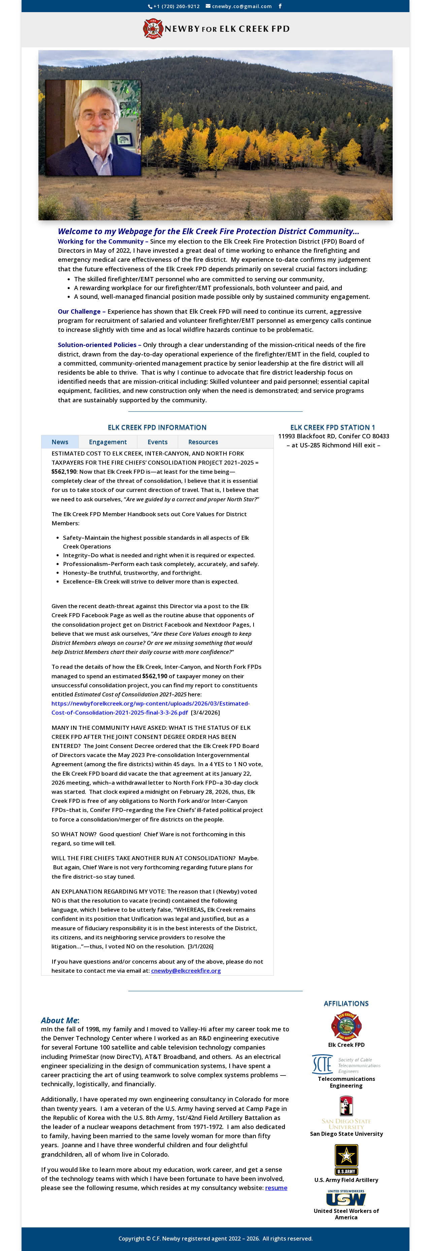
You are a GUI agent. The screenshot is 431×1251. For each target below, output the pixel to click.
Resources (203, 442)
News (60, 442)
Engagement (108, 442)
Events (157, 442)
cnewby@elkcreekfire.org (186, 970)
